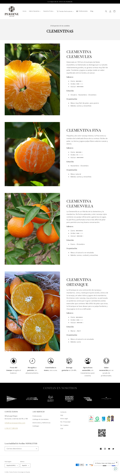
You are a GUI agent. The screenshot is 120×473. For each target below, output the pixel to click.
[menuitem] (24, 11)
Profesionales (37, 416)
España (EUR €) (11, 465)
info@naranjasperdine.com (15, 423)
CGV (61, 428)
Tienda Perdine (13, 472)
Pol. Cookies (64, 425)
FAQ (61, 415)
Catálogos (36, 426)
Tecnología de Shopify (24, 472)
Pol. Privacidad (65, 422)
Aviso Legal (64, 418)
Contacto (63, 412)
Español (24, 465)
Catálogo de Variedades (41, 419)
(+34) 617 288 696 (11, 428)
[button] (106, 11)
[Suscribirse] (36, 448)
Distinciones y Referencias (42, 423)
